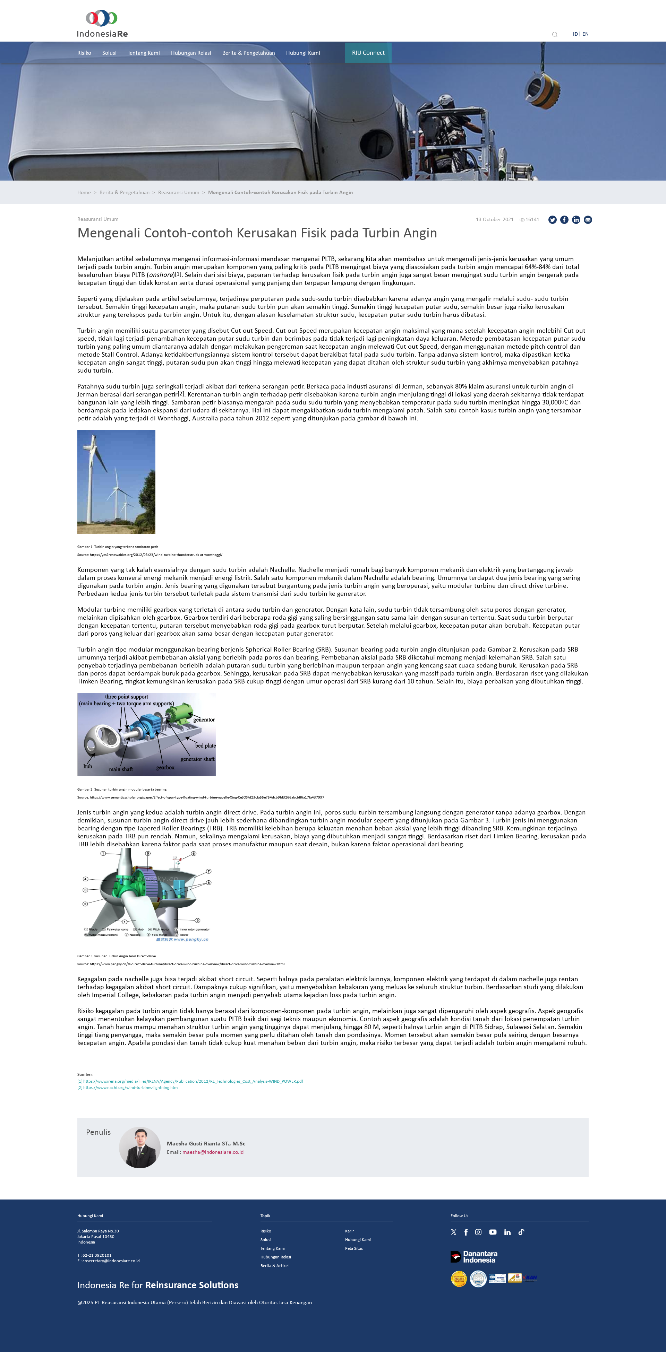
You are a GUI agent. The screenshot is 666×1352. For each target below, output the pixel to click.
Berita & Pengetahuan (248, 52)
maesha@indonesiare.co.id (213, 1152)
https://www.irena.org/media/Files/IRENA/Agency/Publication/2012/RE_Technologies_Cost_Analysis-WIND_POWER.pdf (193, 1081)
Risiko (84, 52)
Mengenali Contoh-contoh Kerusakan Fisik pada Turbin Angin (280, 192)
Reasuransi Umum (178, 192)
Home (84, 192)
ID (575, 33)
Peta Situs (354, 1248)
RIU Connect (368, 52)
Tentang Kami (144, 52)
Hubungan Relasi (191, 52)
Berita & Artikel (275, 1265)
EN (585, 33)
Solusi (109, 52)
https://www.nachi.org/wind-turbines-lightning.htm (130, 1087)
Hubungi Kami (303, 52)
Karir (349, 1230)
